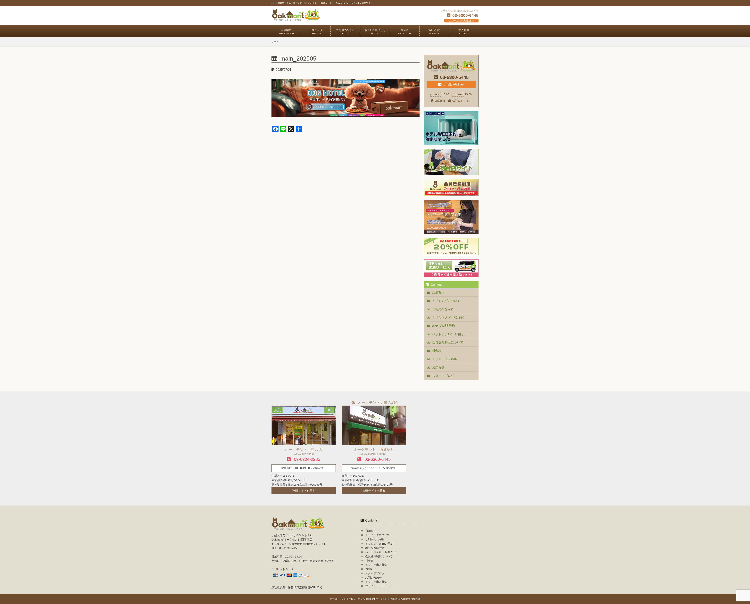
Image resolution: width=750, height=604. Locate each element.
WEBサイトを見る (303, 490)
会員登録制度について (447, 342)
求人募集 (463, 32)
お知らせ (438, 367)
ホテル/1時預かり (375, 32)
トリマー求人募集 (444, 359)
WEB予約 (434, 32)
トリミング (316, 32)
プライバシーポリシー (379, 586)
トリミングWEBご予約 (448, 317)
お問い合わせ (453, 85)
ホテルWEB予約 (443, 325)
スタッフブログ (443, 375)
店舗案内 (286, 32)
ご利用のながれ (345, 32)
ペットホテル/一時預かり (449, 334)
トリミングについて (446, 300)
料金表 (404, 32)
